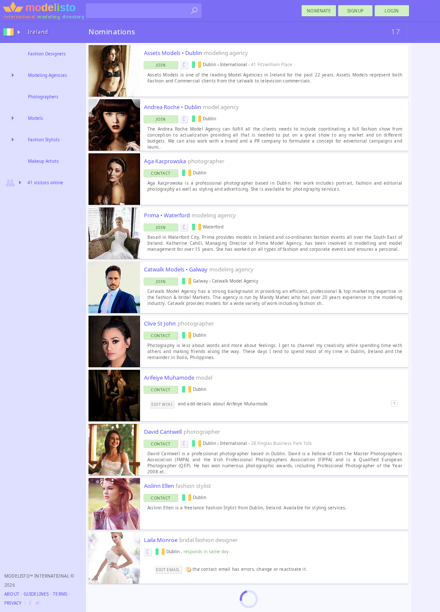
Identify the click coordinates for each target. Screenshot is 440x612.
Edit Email (168, 569)
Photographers (43, 97)
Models (35, 118)
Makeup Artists (43, 161)
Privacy (12, 603)
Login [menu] (392, 11)
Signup (355, 11)
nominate (319, 11)
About (11, 594)
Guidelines (36, 594)
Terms (60, 594)
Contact (161, 173)
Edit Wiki (161, 404)
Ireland (38, 32)
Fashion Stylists (44, 140)
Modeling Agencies (47, 75)
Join (161, 65)
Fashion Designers (47, 54)
